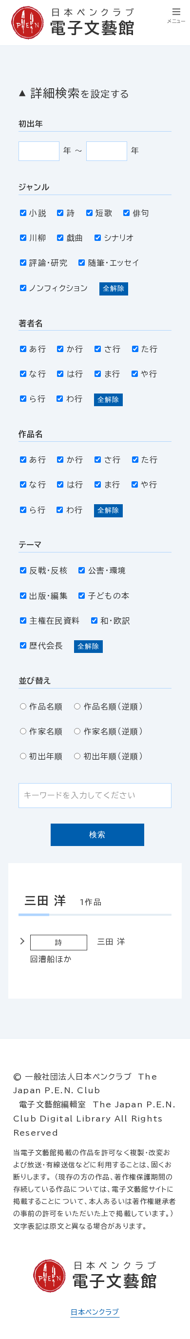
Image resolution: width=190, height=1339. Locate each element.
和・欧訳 (115, 621)
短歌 (104, 213)
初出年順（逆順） (113, 756)
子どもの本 (109, 596)
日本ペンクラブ (95, 1312)
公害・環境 (107, 570)
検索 (97, 834)
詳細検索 (80, 93)
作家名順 (46, 731)
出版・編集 (48, 596)
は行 (75, 374)
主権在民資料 (54, 621)
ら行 (37, 399)
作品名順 (46, 706)
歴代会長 (46, 646)
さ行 (112, 349)
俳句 (141, 213)
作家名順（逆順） (113, 731)
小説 (37, 213)
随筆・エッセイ (113, 263)
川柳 (37, 238)
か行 (75, 349)
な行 (37, 374)
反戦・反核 (48, 570)
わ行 (74, 399)
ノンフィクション (58, 288)
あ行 (37, 349)
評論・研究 (48, 263)
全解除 (114, 288)
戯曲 (75, 238)
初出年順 (46, 756)
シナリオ (119, 238)
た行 (149, 349)
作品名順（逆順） (113, 706)
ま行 (112, 374)
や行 (149, 374)
